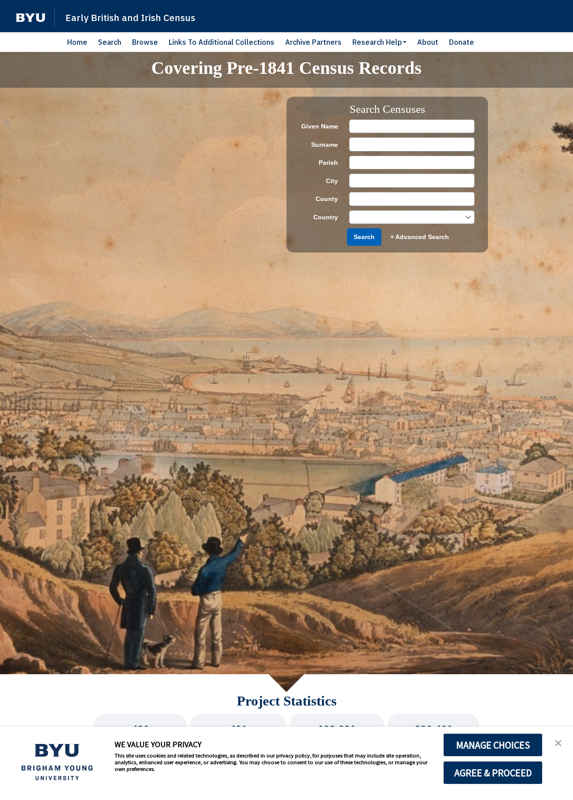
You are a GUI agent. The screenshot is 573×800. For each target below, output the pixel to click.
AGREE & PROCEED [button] (493, 772)
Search (364, 236)
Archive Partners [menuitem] (313, 42)
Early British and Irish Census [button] (130, 17)
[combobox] (407, 217)
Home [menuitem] (77, 42)
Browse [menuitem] (145, 42)
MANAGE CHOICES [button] (493, 745)
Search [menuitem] (109, 42)
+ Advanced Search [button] (419, 236)
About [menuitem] (427, 42)
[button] (30, 17)
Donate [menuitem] (461, 42)
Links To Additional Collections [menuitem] (221, 42)
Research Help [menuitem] (377, 42)
